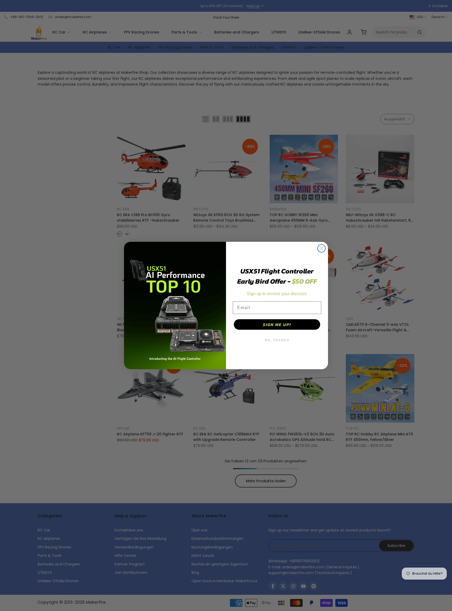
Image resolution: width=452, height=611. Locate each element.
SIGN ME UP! (277, 324)
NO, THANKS (277, 340)
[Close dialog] (321, 248)
